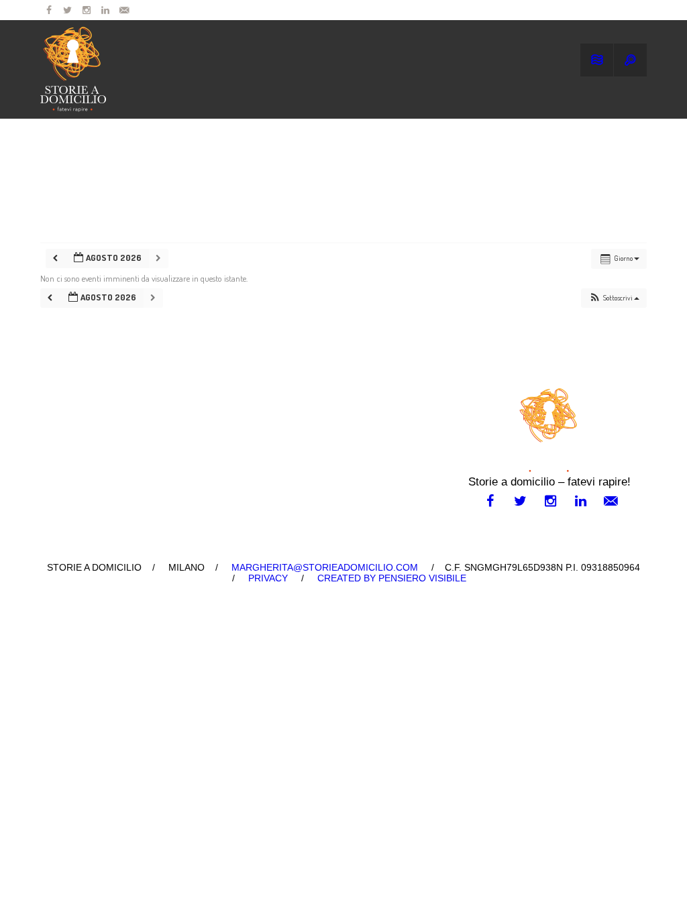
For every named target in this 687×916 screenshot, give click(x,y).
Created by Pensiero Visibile (391, 578)
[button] (614, 298)
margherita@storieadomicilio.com (324, 567)
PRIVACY (268, 578)
